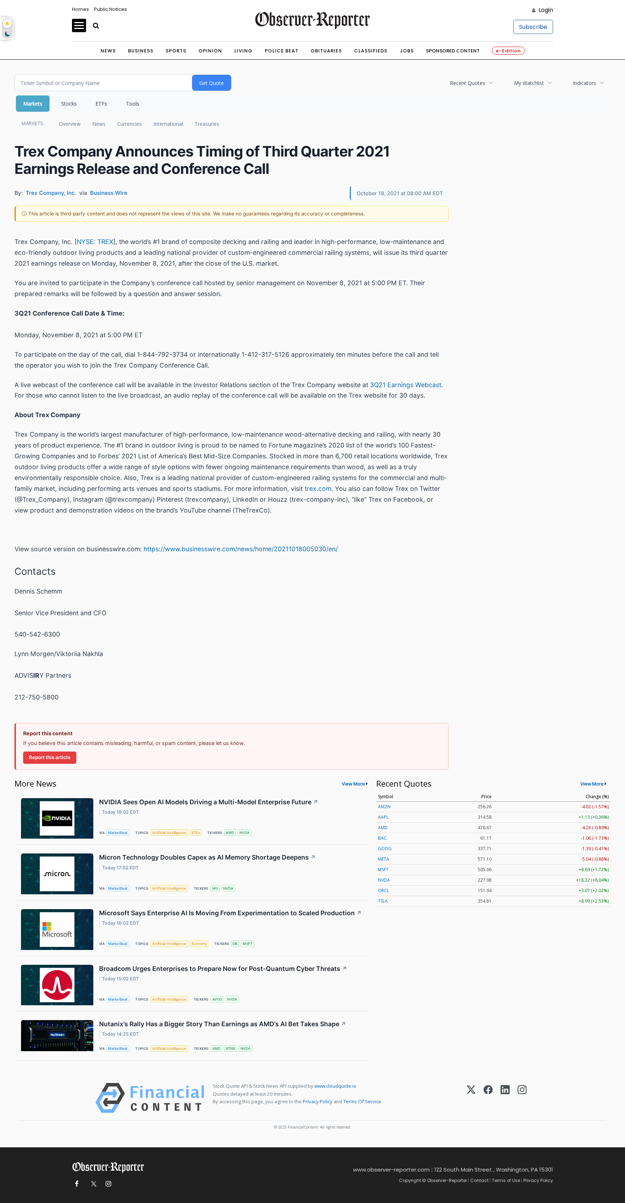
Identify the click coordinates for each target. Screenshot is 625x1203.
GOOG (385, 848)
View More (353, 783)
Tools (132, 103)
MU (215, 888)
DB (235, 944)
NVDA (244, 833)
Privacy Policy (317, 1101)
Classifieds (370, 50)
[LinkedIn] (505, 1098)
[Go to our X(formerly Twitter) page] (92, 1184)
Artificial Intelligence (169, 833)
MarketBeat (118, 833)
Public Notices (110, 9)
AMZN (384, 807)
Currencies (129, 123)
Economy (199, 944)
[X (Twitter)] (471, 1098)
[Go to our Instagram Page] (108, 1184)
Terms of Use (506, 1180)
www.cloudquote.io (335, 1086)
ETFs (101, 103)
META (383, 859)
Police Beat (281, 50)
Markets (32, 103)
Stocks (69, 103)
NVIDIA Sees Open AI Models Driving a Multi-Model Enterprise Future (208, 802)
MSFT (247, 944)
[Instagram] (522, 1098)
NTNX (230, 1048)
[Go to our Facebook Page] (76, 1184)
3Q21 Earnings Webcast (405, 385)
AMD (230, 833)
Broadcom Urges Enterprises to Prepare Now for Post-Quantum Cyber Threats (223, 968)
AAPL (383, 817)
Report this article (50, 757)
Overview (70, 123)
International (168, 123)
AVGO (217, 999)
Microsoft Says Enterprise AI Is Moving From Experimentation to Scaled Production (230, 913)
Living (243, 50)
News (108, 50)
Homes (80, 9)
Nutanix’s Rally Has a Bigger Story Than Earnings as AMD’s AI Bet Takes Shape (222, 1024)
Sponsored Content (453, 50)
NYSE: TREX (95, 241)
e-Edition (508, 50)
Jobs (407, 50)
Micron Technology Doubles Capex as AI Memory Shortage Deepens (207, 857)
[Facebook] (488, 1098)
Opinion (210, 50)
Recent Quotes (467, 83)
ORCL (383, 890)
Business (140, 50)
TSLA (383, 901)
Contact (479, 1180)
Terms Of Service (362, 1101)
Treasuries (207, 123)
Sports (176, 50)
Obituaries (326, 50)
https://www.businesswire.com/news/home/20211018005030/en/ (241, 549)
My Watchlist (529, 83)
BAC (382, 838)
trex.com (318, 488)
